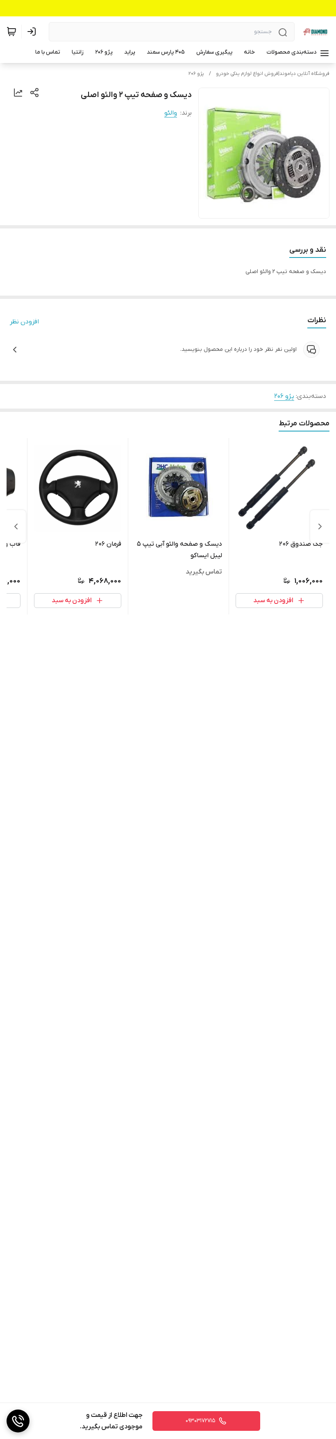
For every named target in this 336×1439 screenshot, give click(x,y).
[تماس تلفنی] (18, 1421)
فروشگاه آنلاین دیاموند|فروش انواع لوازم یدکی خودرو (272, 73)
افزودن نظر (24, 322)
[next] (16, 526)
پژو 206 (196, 73)
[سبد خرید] (11, 31)
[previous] (320, 526)
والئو (170, 113)
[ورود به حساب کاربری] (33, 31)
